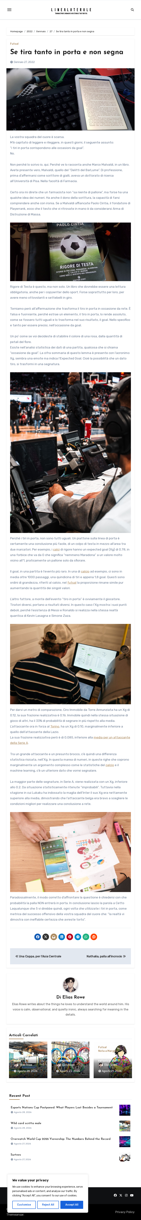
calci (56, 549)
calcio (85, 571)
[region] (47, 1193)
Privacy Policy (125, 1212)
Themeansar (15, 1214)
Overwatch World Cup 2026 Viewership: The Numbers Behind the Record (61, 1139)
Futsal (14, 44)
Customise (24, 1204)
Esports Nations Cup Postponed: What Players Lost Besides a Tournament (62, 1107)
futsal (71, 582)
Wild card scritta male (26, 1123)
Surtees (16, 1154)
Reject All (48, 1204)
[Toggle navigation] (9, 10)
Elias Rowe (73, 997)
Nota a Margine (23, 1051)
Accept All (71, 1204)
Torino (54, 726)
